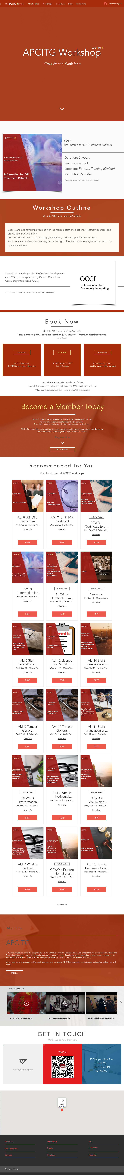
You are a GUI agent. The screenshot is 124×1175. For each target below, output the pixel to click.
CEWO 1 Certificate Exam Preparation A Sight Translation (96, 524)
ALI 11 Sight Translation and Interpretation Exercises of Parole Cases (96, 728)
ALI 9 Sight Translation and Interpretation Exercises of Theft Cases (27, 662)
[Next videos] (120, 1003)
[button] (98, 1141)
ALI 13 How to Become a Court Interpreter (96, 866)
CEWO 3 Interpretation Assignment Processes (27, 800)
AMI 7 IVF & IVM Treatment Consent (62, 519)
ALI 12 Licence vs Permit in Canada (62, 662)
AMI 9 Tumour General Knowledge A (27, 728)
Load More (62, 904)
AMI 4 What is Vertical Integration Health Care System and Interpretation (27, 866)
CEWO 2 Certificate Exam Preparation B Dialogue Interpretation (62, 596)
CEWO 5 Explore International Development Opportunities (62, 871)
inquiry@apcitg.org (23, 1069)
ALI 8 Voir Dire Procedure (28, 519)
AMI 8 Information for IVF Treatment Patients (28, 591)
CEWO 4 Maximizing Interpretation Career (96, 800)
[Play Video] (26, 1003)
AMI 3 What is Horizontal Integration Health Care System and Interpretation (62, 795)
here (12, 292)
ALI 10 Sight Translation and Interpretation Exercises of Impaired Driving (96, 662)
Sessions (96, 594)
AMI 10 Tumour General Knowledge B (62, 728)
